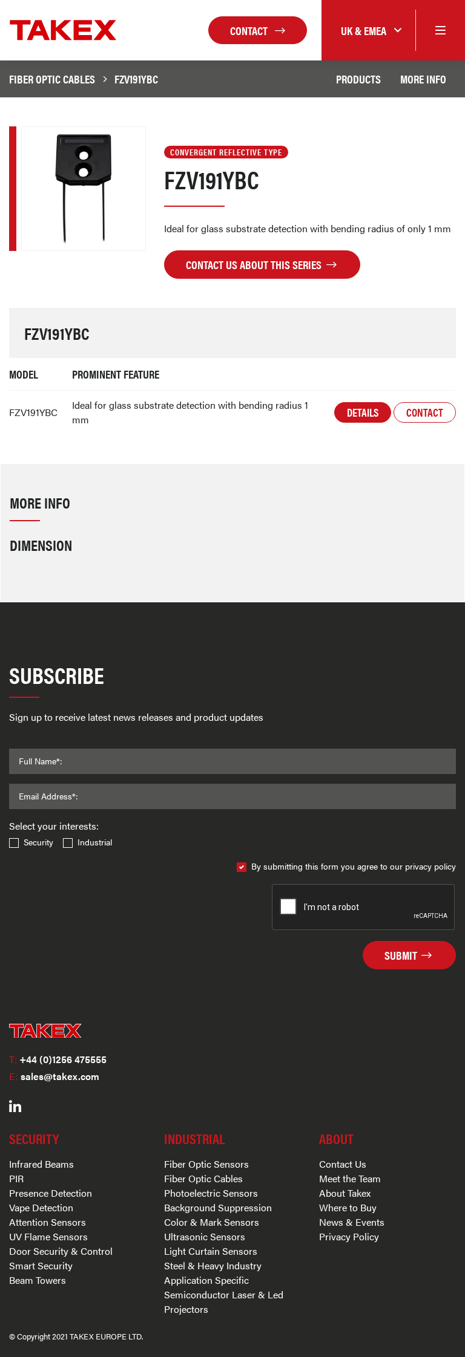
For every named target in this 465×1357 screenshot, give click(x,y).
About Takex (345, 1193)
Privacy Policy (349, 1236)
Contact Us (342, 1164)
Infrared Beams (41, 1164)
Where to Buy (348, 1207)
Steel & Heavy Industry (213, 1265)
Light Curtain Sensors (210, 1251)
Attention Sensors (47, 1222)
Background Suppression (218, 1207)
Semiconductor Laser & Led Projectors (223, 1301)
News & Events (351, 1222)
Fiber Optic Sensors (206, 1164)
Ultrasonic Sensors (204, 1236)
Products (358, 78)
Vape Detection (41, 1207)
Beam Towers (37, 1280)
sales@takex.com (54, 1076)
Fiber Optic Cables (52, 78)
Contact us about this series (255, 264)
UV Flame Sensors (48, 1236)
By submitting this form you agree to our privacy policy (353, 866)
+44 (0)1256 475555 (58, 1059)
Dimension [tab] (41, 544)
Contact (250, 30)
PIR (16, 1178)
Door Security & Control (61, 1251)
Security (38, 842)
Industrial (95, 842)
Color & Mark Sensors (211, 1222)
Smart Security (41, 1265)
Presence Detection (50, 1193)
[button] (368, 30)
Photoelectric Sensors (211, 1193)
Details (362, 412)
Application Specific (206, 1280)
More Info (423, 78)
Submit (402, 954)
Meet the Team (350, 1178)
